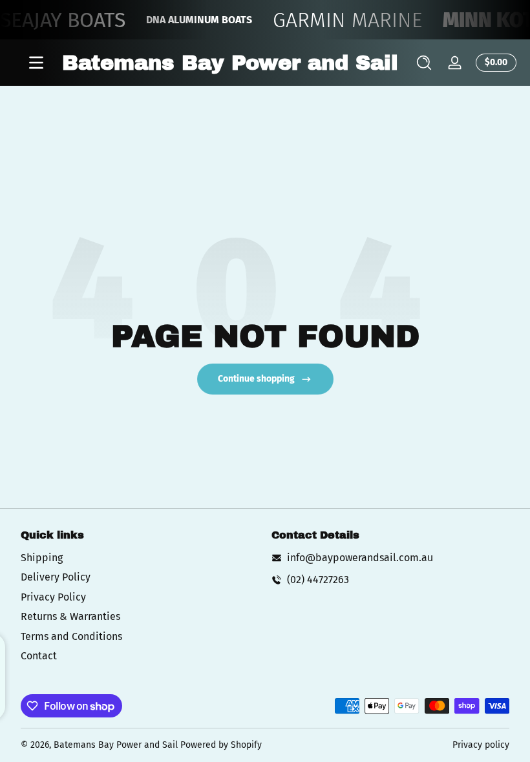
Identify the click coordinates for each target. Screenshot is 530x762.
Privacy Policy (53, 597)
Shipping (42, 557)
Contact (39, 656)
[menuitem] (140, 558)
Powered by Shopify (221, 744)
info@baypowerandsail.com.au (360, 557)
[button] (424, 62)
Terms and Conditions (71, 636)
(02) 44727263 (318, 579)
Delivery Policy (55, 577)
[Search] (424, 62)
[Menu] (36, 62)
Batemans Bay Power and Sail (116, 744)
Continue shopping (256, 378)
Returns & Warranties (70, 616)
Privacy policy (480, 744)
